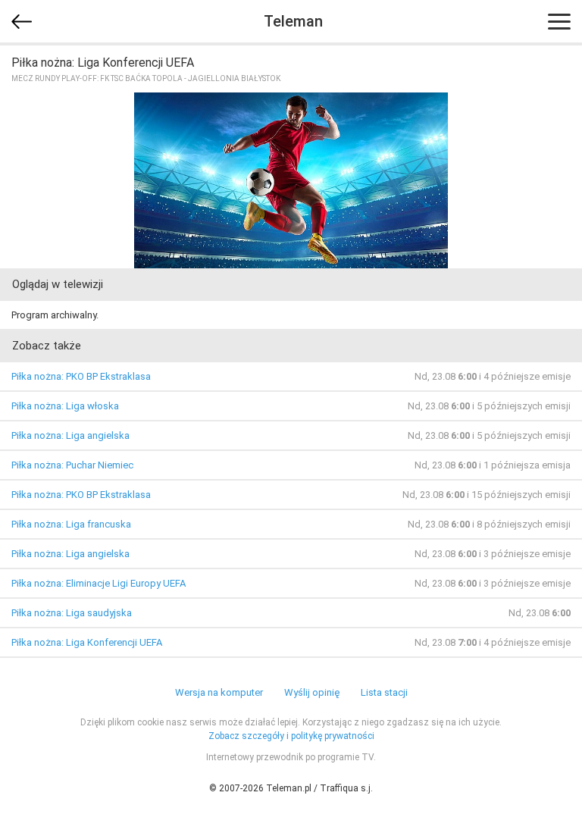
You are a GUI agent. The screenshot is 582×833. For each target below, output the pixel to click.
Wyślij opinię (312, 692)
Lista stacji (384, 692)
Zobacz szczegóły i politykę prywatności (291, 736)
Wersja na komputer (219, 692)
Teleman (293, 21)
